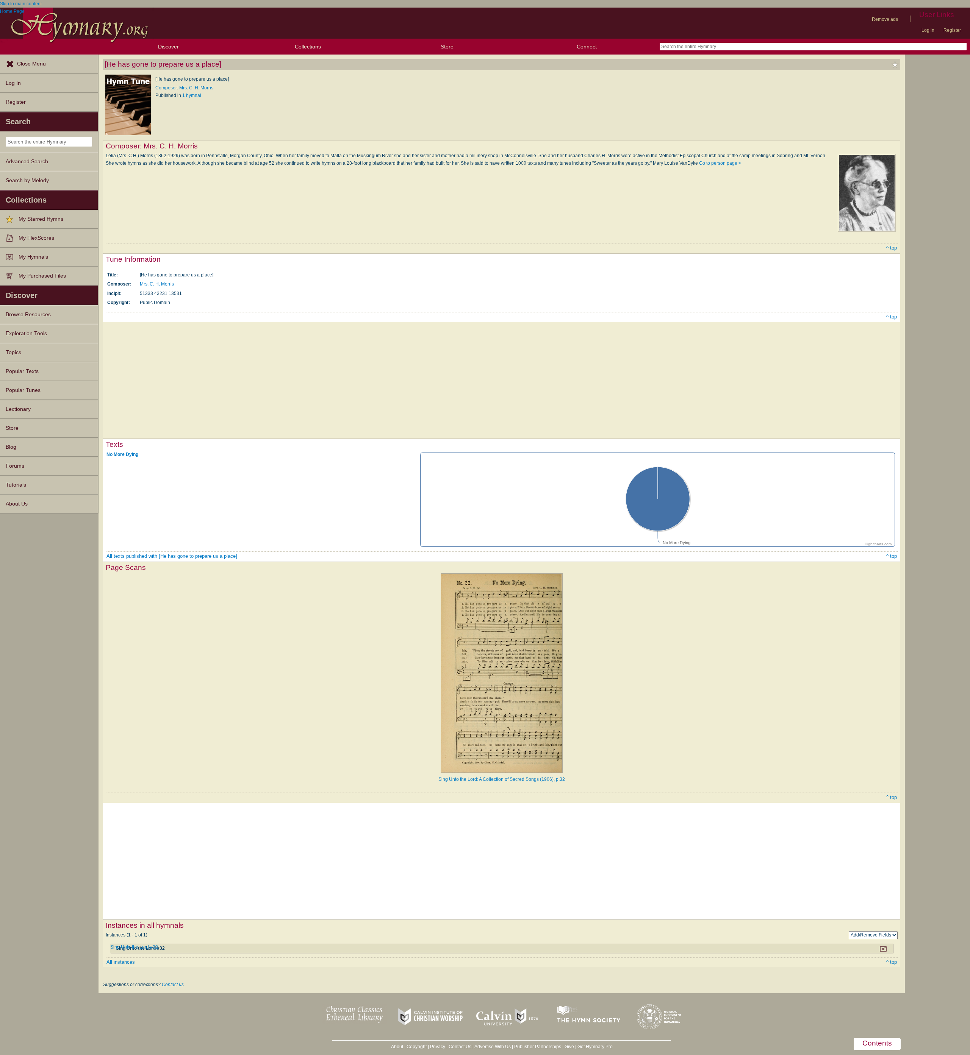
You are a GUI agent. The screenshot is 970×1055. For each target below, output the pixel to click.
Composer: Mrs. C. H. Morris (184, 88)
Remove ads (885, 19)
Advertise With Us (492, 1046)
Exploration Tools (26, 333)
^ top (891, 248)
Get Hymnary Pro (595, 1046)
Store (447, 47)
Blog (11, 447)
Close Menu (31, 64)
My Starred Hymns (41, 219)
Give (569, 1046)
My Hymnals (33, 257)
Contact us (173, 984)
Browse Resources (28, 314)
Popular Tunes (23, 390)
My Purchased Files (42, 276)
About (397, 1046)
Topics (13, 352)
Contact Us (460, 1046)
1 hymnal (191, 95)
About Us (17, 504)
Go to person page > (720, 163)
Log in (928, 30)
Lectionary (18, 409)
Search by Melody (27, 180)
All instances (120, 962)
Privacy (437, 1046)
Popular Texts (22, 371)
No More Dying (122, 454)
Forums (15, 466)
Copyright (417, 1046)
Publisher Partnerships (537, 1046)
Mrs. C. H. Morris (157, 284)
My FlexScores (36, 238)
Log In (13, 83)
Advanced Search (27, 161)
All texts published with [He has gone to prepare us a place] (171, 556)
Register (952, 30)
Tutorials (16, 485)
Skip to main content (21, 3)
